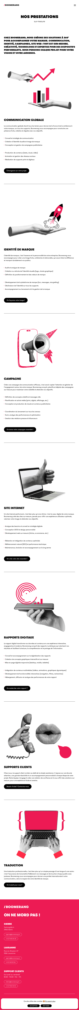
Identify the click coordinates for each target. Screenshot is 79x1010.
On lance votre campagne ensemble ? (20, 429)
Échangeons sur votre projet (16, 171)
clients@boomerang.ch (12, 982)
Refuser (46, 1006)
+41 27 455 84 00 (11, 938)
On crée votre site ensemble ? (17, 559)
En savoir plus (50, 1001)
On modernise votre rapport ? (17, 688)
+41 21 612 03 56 (11, 962)
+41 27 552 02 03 (11, 986)
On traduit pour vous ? (14, 885)
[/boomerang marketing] (11, 5)
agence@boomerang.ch (13, 934)
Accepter (33, 1006)
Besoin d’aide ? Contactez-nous (18, 786)
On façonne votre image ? (16, 300)
